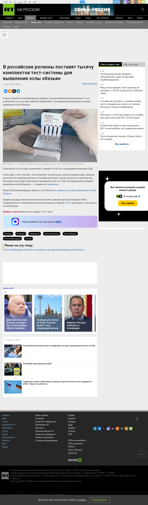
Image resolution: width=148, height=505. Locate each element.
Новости (9, 18)
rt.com (29, 472)
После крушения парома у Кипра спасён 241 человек (121, 137)
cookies (82, 499)
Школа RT (72, 453)
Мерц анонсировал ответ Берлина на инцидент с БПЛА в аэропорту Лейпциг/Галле (121, 90)
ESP (25, 2)
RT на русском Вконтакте (118, 2)
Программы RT (42, 424)
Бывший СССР (46, 18)
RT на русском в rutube (129, 2)
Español (71, 428)
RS (30, 2)
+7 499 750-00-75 (111, 475)
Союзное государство (54, 22)
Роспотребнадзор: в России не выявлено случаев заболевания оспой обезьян (45, 249)
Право (16, 26)
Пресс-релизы (41, 415)
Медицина (34, 233)
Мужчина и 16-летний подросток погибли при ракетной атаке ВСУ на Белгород (121, 116)
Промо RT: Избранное (45, 421)
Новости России (52, 233)
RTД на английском (77, 440)
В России (21, 233)
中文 (34, 2)
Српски (71, 431)
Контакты (39, 427)
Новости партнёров (44, 437)
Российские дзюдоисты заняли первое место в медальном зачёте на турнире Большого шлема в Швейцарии (120, 103)
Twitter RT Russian (121, 2)
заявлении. (53, 184)
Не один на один (94, 22)
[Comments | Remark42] (50, 273)
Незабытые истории (114, 22)
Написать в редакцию (45, 434)
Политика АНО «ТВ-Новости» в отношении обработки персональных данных (45, 481)
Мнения (119, 18)
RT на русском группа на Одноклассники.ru (132, 2)
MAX (58, 221)
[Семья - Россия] (92, 9)
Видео (140, 18)
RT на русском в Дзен (136, 2)
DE (11, 2)
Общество (36, 22)
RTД (82, 2)
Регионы (80, 22)
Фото (130, 18)
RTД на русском (75, 443)
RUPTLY (71, 446)
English (71, 415)
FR (15, 2)
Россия (30, 18)
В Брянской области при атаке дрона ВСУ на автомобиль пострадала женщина (122, 127)
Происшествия (21, 22)
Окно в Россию (75, 449)
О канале (39, 418)
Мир (20, 18)
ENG (5, 2)
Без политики (103, 18)
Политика (7, 22)
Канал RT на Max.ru (125, 2)
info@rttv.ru (15, 478)
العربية (20, 2)
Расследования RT (134, 22)
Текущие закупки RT (44, 431)
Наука (88, 18)
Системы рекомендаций (46, 440)
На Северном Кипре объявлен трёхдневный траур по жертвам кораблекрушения (117, 76)
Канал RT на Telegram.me (114, 2)
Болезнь (8, 233)
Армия (70, 22)
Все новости (122, 143)
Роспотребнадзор (12, 238)
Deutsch (71, 418)
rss (139, 2)
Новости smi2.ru (8, 288)
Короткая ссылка (89, 83)
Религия (6, 26)
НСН (68, 202)
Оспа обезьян (70, 233)
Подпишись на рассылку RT (143, 2)
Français (71, 421)
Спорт (78, 18)
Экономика (64, 18)
